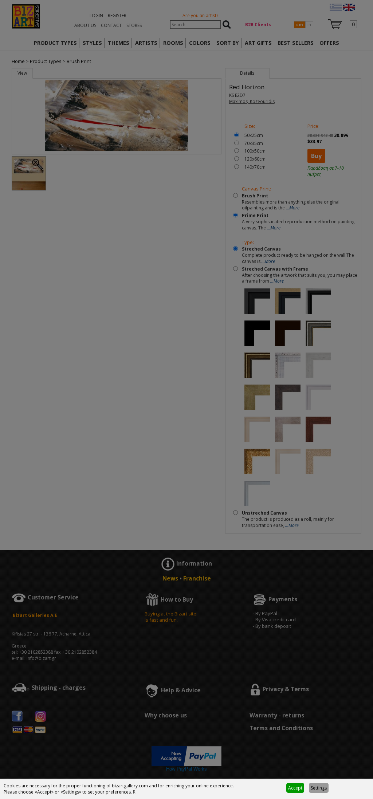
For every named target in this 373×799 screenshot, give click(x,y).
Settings (319, 788)
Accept (295, 788)
